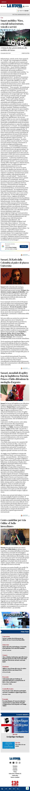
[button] (15, 620)
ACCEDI (27, 6)
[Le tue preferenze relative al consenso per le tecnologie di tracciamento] (27, 788)
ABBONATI (4, 2)
